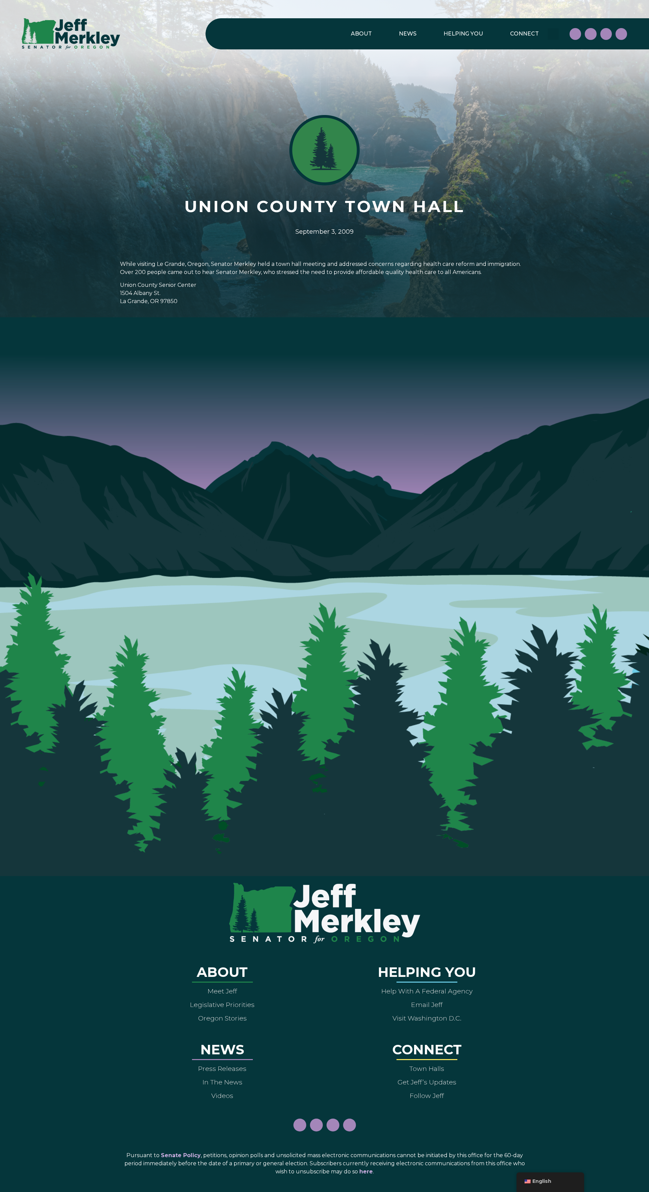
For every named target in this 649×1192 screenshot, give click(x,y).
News (407, 33)
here (366, 1171)
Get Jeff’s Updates (427, 1082)
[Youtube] (606, 34)
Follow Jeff (427, 1095)
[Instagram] (590, 34)
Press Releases (222, 1068)
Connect (524, 33)
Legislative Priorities (222, 1004)
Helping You (463, 33)
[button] (553, 34)
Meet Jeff (222, 991)
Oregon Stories (222, 1018)
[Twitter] (621, 34)
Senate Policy (181, 1155)
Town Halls (426, 1068)
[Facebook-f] (575, 34)
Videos (222, 1095)
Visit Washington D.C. (426, 1018)
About (361, 33)
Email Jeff (426, 1004)
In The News (222, 1082)
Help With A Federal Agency (427, 991)
